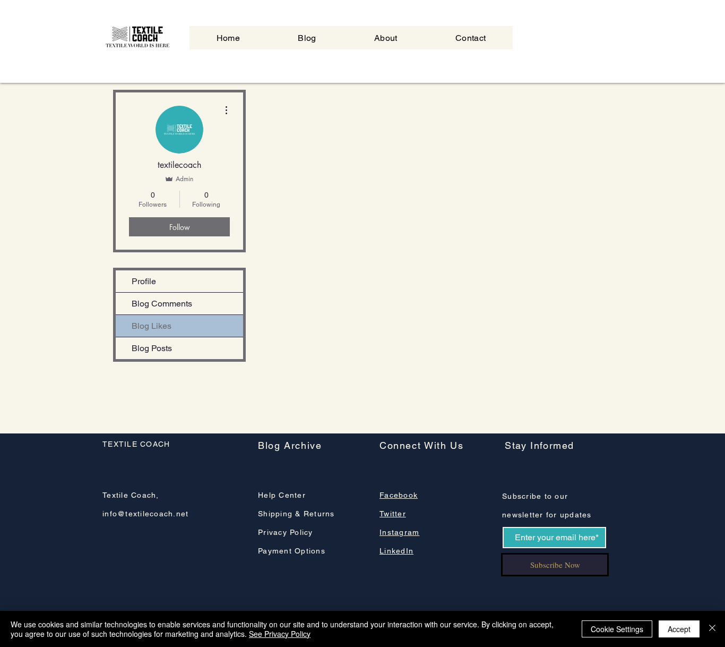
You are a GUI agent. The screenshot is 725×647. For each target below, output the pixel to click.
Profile (144, 281)
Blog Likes (151, 326)
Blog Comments (162, 304)
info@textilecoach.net (145, 513)
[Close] (712, 629)
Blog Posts (152, 348)
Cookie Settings (617, 629)
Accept (679, 629)
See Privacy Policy (279, 633)
